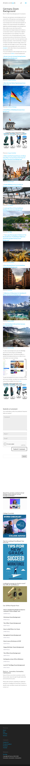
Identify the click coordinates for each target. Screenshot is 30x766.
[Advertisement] (15, 475)
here (20, 381)
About (4, 730)
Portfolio (5, 733)
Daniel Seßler (11, 321)
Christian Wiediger (12, 107)
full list (12, 53)
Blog (4, 732)
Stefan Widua (11, 262)
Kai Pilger (10, 232)
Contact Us (6, 742)
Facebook (5, 745)
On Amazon (6, 147)
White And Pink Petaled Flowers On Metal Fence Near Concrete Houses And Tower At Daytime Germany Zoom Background (14, 157)
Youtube (5, 747)
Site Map (5, 754)
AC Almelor (10, 205)
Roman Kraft (11, 181)
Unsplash (5, 48)
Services (5, 735)
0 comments (23, 13)
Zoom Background (14, 13)
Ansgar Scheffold (12, 80)
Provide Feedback (7, 744)
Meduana (10, 290)
